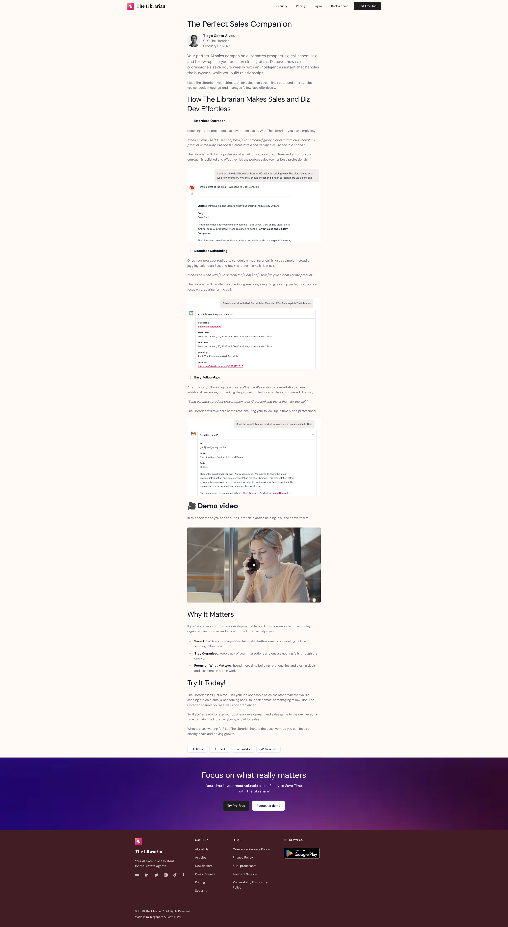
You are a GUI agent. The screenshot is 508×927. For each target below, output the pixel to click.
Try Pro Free (236, 806)
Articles (200, 857)
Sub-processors (244, 866)
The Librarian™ (155, 911)
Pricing (300, 6)
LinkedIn (245, 749)
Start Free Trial (367, 6)
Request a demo (268, 806)
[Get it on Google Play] (301, 853)
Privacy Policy (243, 857)
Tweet (221, 749)
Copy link (270, 749)
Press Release (205, 874)
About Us (201, 849)
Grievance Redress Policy (251, 849)
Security (281, 6)
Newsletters (204, 866)
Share (199, 749)
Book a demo (339, 6)
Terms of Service (245, 874)
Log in (318, 6)
